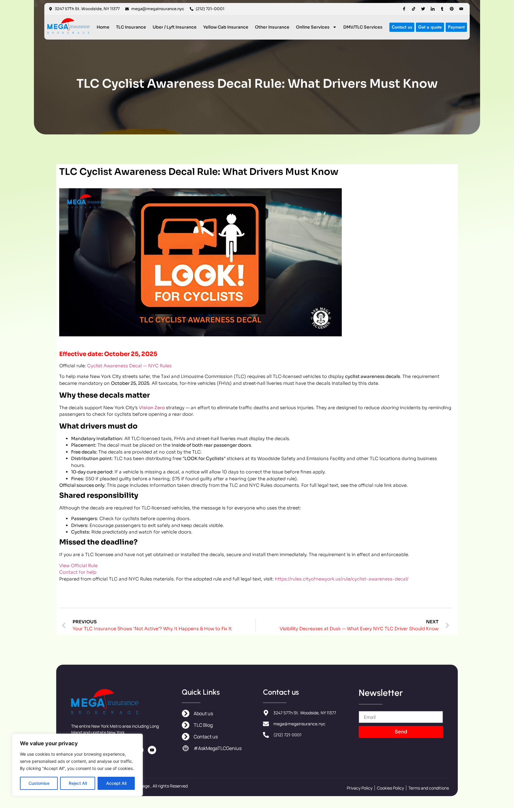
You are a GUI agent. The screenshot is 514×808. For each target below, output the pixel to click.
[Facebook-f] (404, 9)
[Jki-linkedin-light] (433, 9)
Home (103, 27)
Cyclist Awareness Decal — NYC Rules (129, 365)
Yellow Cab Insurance (225, 27)
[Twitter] (423, 9)
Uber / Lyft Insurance (175, 27)
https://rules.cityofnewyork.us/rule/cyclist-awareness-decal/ (341, 579)
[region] (77, 765)
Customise (39, 783)
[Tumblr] (442, 9)
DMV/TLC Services (363, 27)
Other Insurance (272, 27)
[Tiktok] (414, 9)
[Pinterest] (452, 9)
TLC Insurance (131, 27)
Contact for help (77, 572)
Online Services (313, 27)
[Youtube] (461, 9)
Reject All (78, 783)
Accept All (116, 783)
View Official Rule (78, 565)
